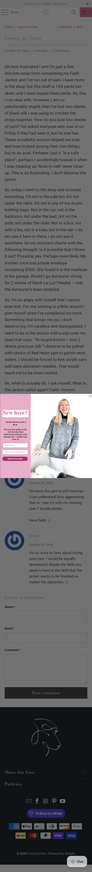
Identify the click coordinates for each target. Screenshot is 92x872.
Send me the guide (15, 459)
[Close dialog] (90, 396)
